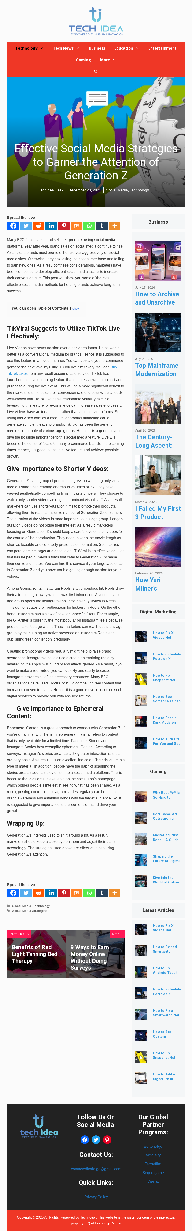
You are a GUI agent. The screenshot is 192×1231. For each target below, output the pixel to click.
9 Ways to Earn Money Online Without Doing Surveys (89, 957)
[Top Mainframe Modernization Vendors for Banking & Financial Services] (158, 348)
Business (97, 48)
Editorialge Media (108, 1223)
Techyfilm (153, 1164)
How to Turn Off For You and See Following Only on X (167, 746)
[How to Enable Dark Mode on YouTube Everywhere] (141, 724)
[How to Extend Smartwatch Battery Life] (141, 953)
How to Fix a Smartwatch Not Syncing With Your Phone (166, 1018)
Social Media (21, 906)
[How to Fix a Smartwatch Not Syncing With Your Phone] (141, 1016)
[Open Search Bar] (96, 71)
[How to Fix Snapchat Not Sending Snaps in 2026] (141, 681)
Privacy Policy (96, 1197)
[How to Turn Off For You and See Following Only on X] (141, 745)
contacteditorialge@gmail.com (96, 1169)
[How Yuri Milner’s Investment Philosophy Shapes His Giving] (158, 563)
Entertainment (162, 48)
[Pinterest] (64, 226)
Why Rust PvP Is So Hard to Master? (166, 797)
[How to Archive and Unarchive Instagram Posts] (158, 277)
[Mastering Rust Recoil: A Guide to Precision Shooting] (141, 841)
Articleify (153, 1155)
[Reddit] (38, 226)
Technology (26, 48)
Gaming (83, 59)
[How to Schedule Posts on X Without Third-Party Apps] (141, 660)
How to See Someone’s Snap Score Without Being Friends (167, 704)
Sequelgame (153, 1172)
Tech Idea (88, 1217)
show (75, 308)
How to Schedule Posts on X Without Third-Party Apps (167, 661)
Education (123, 48)
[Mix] (76, 226)
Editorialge (153, 1146)
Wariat (153, 1181)
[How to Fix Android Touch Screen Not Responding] (141, 974)
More (105, 59)
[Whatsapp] (89, 226)
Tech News (63, 48)
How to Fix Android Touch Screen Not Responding (165, 975)
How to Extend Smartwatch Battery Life (165, 951)
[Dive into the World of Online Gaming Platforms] (141, 883)
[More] (114, 226)
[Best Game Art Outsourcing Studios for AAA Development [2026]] (141, 820)
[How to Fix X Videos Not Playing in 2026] (141, 639)
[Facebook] (13, 226)
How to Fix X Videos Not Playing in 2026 (165, 637)
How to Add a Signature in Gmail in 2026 (164, 1079)
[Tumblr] (102, 226)
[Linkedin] (51, 226)
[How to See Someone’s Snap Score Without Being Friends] (141, 702)
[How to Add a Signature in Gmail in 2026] (141, 1080)
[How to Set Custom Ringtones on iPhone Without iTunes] (141, 1038)
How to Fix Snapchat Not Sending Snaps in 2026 (165, 1060)
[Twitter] (26, 226)
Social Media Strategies (29, 911)
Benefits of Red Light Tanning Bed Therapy (34, 954)
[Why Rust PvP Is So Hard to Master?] (141, 798)
